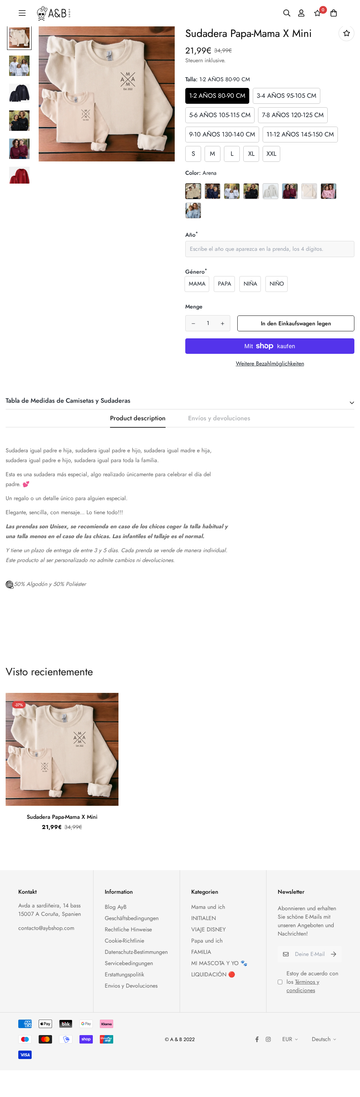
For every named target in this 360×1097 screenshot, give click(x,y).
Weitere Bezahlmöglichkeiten (270, 363)
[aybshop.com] (54, 13)
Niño (277, 284)
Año (191, 235)
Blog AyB (116, 907)
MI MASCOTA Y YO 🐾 (219, 963)
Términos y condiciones (303, 986)
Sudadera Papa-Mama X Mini (62, 817)
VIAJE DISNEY (208, 929)
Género (196, 272)
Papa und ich (207, 941)
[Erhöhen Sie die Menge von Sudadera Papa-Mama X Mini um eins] (222, 323)
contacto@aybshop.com (46, 928)
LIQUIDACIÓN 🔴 (213, 974)
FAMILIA (201, 952)
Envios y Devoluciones (131, 986)
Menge (193, 306)
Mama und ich (208, 907)
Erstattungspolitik (124, 974)
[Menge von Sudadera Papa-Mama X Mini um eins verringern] (193, 323)
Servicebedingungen (129, 963)
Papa (224, 284)
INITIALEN (203, 918)
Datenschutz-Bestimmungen (136, 952)
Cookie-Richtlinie (124, 941)
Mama (197, 284)
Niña (250, 284)
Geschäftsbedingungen (132, 918)
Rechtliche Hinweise (128, 929)
